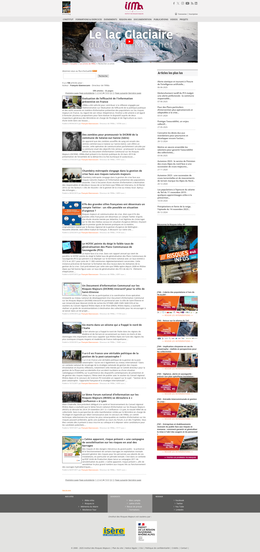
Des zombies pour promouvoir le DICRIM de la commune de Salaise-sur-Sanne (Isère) (110, 136)
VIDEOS (174, 19)
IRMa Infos (89, 500)
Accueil (65, 64)
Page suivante (121, 93)
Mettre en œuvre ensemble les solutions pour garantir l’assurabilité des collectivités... (175, 150)
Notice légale (131, 548)
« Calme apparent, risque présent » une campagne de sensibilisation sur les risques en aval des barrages (113, 442)
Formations (134, 509)
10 (111, 93)
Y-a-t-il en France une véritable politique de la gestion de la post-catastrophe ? (110, 355)
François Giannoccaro (90, 123)
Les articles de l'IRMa (88, 64)
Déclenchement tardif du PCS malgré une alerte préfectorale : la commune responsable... (175, 96)
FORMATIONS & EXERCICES (89, 19)
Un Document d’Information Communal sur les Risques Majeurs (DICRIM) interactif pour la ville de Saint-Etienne (113, 289)
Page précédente (87, 93)
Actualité (73, 64)
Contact (184, 548)
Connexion (182, 14)
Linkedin (179, 509)
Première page (72, 93)
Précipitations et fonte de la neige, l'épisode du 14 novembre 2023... (174, 208)
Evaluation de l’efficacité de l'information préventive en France (107, 100)
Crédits (175, 548)
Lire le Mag (66, 14)
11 (113, 93)
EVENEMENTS (110, 19)
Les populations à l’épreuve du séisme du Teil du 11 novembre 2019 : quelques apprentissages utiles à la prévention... (176, 193)
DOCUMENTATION (143, 19)
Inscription (193, 14)
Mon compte (134, 500)
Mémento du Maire (89, 506)
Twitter (179, 503)
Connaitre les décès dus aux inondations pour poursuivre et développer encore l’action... (172, 135)
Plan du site (117, 548)
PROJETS (184, 19)
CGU (141, 548)
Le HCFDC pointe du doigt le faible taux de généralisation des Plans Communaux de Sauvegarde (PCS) (108, 247)
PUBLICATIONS (161, 19)
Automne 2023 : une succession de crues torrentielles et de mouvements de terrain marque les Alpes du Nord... (176, 178)
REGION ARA (125, 19)
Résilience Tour (89, 509)
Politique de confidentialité (157, 548)
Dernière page (134, 93)
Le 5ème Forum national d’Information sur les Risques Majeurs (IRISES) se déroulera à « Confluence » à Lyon (110, 398)
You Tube (179, 506)
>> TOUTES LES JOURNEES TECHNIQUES (180, 457)
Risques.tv (89, 503)
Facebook (180, 500)
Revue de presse (134, 506)
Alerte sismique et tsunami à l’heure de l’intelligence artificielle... (175, 83)
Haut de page (66, 490)
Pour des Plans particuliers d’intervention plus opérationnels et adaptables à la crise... (175, 110)
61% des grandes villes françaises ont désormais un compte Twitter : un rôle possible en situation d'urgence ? (113, 207)
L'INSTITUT (68, 19)
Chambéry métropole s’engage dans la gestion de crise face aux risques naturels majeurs (112, 172)
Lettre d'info (134, 503)
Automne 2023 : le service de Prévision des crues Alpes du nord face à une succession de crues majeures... (176, 164)
